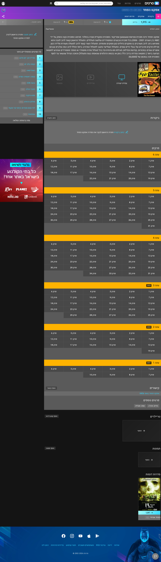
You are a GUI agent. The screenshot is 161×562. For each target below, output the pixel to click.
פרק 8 (131, 166)
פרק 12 (54, 166)
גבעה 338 (31, 82)
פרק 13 (151, 172)
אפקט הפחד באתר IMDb (149, 393)
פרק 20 (132, 178)
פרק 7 (151, 166)
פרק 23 (73, 214)
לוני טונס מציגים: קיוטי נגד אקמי (21, 107)
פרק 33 (112, 273)
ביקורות (151, 16)
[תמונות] (59, 63)
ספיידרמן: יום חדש (27, 57)
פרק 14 (132, 172)
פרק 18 (54, 172)
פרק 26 (132, 220)
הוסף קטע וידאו (51, 416)
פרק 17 (73, 172)
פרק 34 (93, 273)
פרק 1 (151, 160)
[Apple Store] (89, 536)
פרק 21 (112, 178)
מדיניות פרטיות (57, 545)
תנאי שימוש (71, 545)
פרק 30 (54, 220)
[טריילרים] (90, 63)
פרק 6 (53, 160)
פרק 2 (131, 160)
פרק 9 (112, 166)
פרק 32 (132, 273)
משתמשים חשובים (86, 545)
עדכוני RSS (100, 545)
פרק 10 (93, 166)
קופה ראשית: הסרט (27, 76)
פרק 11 (73, 166)
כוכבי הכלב (30, 89)
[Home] (152, 3)
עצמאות (31, 114)
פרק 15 (112, 172)
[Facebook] (63, 536)
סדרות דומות (129, 16)
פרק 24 (54, 214)
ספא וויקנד (30, 95)
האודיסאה (31, 70)
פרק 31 (151, 226)
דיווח (110, 545)
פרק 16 (93, 172)
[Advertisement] (102, 105)
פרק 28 (93, 220)
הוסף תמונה (50, 448)
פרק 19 (151, 178)
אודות (116, 545)
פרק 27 (112, 220)
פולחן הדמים (29, 101)
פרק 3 (112, 160)
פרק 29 (73, 220)
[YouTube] (80, 536)
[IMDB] (71, 22)
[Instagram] (72, 536)
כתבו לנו (45, 545)
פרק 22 (93, 178)
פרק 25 (151, 220)
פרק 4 (92, 160)
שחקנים (141, 16)
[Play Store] (97, 536)
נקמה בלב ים (30, 64)
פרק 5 (73, 160)
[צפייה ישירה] (121, 63)
